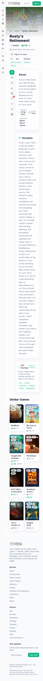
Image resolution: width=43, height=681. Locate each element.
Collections (14, 594)
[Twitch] (3, 60)
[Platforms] (3, 35)
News (12, 598)
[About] (3, 72)
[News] (3, 23)
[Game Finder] (3, 68)
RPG (11, 611)
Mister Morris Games (23, 123)
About (12, 601)
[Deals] (3, 11)
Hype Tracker (15, 581)
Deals (12, 571)
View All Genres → (17, 638)
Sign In (37, 3)
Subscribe (33, 655)
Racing (12, 628)
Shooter (13, 614)
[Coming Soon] (3, 15)
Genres (12, 588)
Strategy (13, 621)
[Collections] (3, 48)
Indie (11, 634)
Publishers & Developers (19, 591)
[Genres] (3, 31)
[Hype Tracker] (3, 19)
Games (16, 31)
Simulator (13, 624)
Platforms (13, 584)
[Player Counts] (3, 56)
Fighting (13, 631)
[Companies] (3, 40)
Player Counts (15, 578)
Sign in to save (20, 54)
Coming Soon (15, 574)
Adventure (14, 618)
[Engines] (3, 44)
